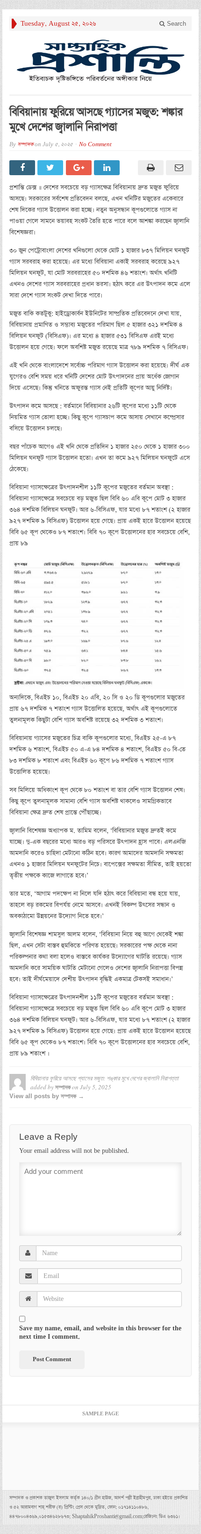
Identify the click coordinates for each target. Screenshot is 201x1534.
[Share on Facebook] (23, 167)
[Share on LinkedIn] (108, 167)
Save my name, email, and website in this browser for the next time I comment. (100, 1333)
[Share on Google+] (80, 167)
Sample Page (100, 1414)
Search (175, 23)
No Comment (95, 144)
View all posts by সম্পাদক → (46, 1096)
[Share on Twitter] (51, 167)
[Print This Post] (149, 167)
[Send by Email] (178, 167)
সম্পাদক (25, 144)
